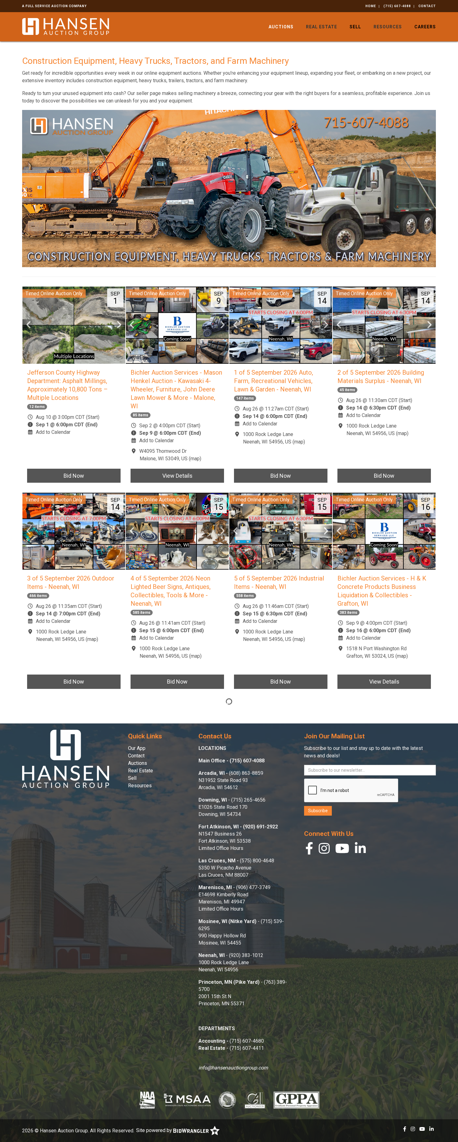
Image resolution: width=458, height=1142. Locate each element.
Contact (427, 6)
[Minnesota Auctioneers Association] (187, 1100)
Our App (137, 748)
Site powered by (154, 1130)
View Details (177, 475)
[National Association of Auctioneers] (147, 1100)
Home (370, 6)
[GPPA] (296, 1100)
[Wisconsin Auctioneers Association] (227, 1100)
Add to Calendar (53, 432)
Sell (355, 26)
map (195, 459)
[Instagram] (324, 850)
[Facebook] (309, 850)
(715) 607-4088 (397, 6)
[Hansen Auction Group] (65, 26)
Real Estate (321, 26)
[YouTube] (342, 850)
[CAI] (255, 1100)
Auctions (281, 26)
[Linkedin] (360, 850)
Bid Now (74, 475)
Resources (388, 26)
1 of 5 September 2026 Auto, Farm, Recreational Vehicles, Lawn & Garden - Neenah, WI (273, 381)
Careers (425, 26)
